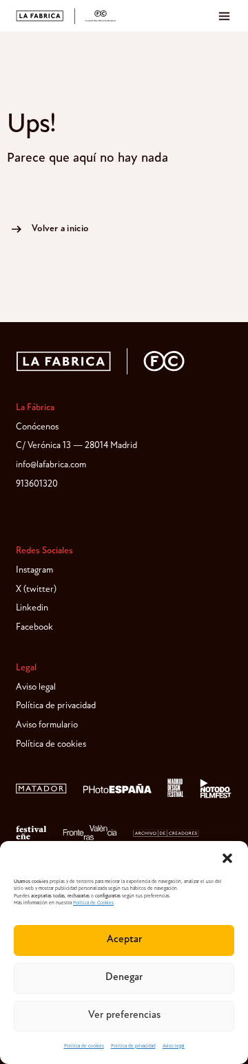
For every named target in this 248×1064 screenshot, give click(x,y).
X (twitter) (36, 589)
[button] (227, 858)
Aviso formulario (47, 725)
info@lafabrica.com (51, 464)
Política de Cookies (93, 903)
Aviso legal (174, 1046)
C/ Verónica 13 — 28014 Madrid (76, 445)
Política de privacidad (133, 1046)
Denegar (124, 977)
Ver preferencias (124, 1015)
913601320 (37, 484)
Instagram (34, 570)
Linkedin (32, 608)
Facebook (34, 627)
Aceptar (124, 940)
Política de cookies (84, 1046)
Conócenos (37, 427)
